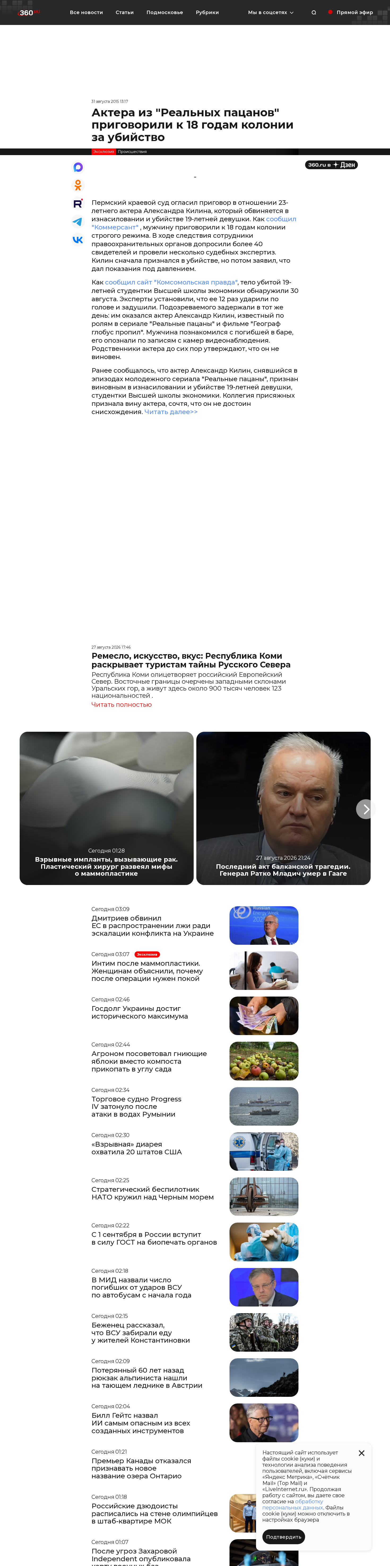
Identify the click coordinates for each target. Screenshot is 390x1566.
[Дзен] (331, 164)
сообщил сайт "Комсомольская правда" (171, 282)
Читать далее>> (171, 412)
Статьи (125, 12)
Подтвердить (283, 1537)
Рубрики (207, 12)
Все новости (86, 12)
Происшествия (132, 151)
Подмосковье (164, 12)
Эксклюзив (103, 151)
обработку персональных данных (292, 1504)
